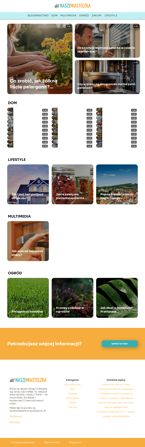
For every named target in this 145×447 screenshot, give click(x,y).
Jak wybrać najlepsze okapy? (27, 253)
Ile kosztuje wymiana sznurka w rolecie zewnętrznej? (106, 49)
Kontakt (15, 422)
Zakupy (97, 15)
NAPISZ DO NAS (120, 344)
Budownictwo (38, 15)
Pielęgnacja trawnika (27, 311)
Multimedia (68, 15)
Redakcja (15, 416)
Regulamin (75, 442)
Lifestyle (111, 15)
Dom (54, 15)
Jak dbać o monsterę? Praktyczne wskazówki (116, 310)
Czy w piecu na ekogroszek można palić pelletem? (106, 86)
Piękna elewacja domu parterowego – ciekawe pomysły (116, 196)
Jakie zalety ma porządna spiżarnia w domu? (71, 196)
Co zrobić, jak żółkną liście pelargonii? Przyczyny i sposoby (33, 84)
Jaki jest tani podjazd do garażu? (27, 196)
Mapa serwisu (52, 442)
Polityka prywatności (23, 442)
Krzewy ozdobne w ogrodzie (70, 309)
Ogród (84, 15)
